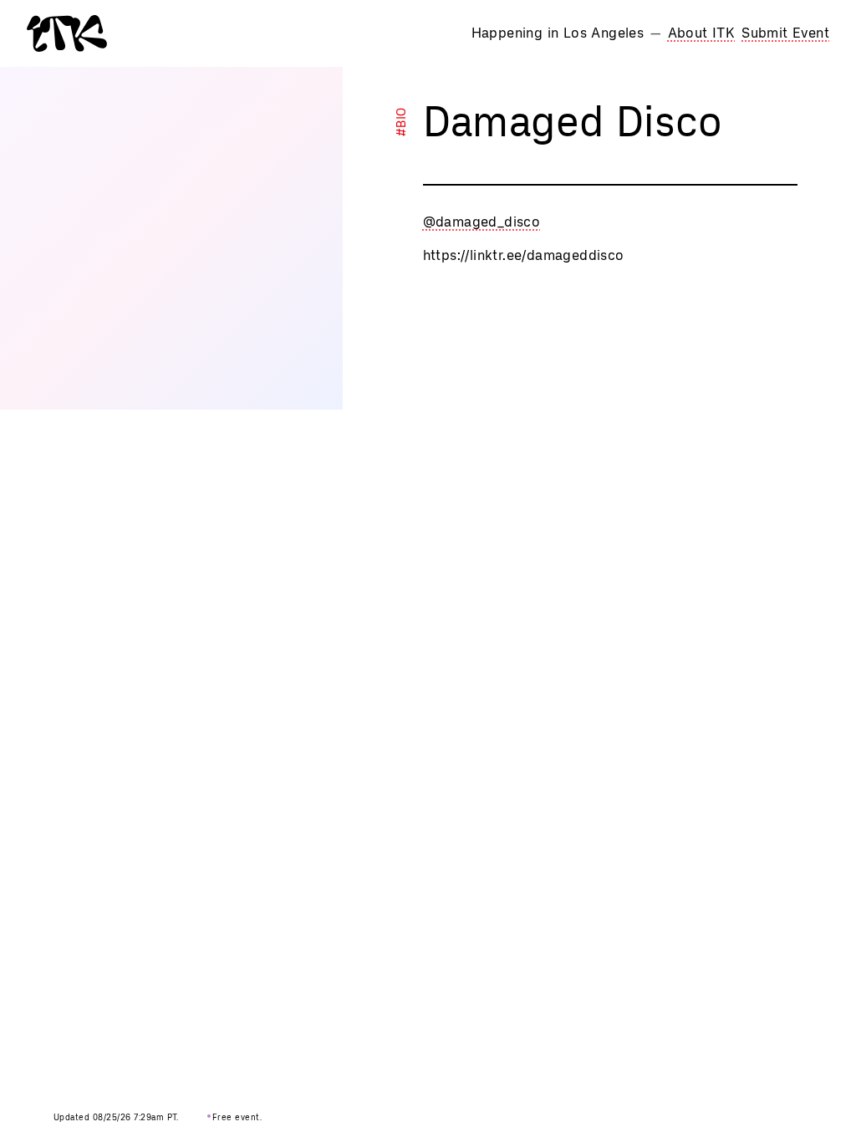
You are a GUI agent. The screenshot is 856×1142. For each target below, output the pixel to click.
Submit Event (785, 33)
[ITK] (67, 33)
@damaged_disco (482, 222)
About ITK (702, 33)
